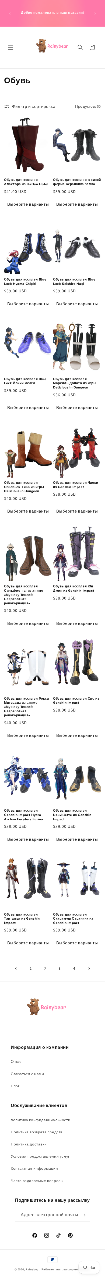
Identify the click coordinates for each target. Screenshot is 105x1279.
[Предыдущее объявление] (10, 13)
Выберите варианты (28, 204)
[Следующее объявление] (95, 13)
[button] (11, 47)
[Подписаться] (84, 1215)
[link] (45, 968)
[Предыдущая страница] (16, 968)
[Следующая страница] (89, 968)
